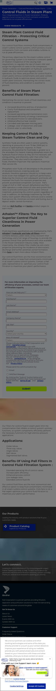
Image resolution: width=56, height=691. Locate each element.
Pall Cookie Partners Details (16, 681)
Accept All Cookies (36, 686)
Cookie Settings (16, 686)
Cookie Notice (19, 679)
